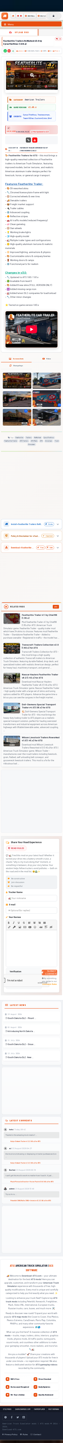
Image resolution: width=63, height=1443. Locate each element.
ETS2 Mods (7, 1409)
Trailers (28, 437)
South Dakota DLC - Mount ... (21, 1018)
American (48, 441)
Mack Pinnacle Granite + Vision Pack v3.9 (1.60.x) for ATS (31, 1182)
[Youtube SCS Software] (24, 1417)
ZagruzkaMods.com (22, 1409)
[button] (8, 922)
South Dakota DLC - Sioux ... (21, 1044)
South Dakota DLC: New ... (20, 1057)
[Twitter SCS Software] (18, 1417)
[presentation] (9, 922)
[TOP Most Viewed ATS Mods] (19, 16)
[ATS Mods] (13, 16)
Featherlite (19, 437)
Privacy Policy (11, 1434)
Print (56, 51)
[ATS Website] (6, 1417)
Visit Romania (53, 1409)
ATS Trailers (24, 441)
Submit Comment (51, 972)
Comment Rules (49, 984)
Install (31, 16)
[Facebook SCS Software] (12, 1417)
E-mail (12, 904)
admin (20, 51)
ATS (41, 441)
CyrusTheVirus (49, 437)
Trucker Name (15, 892)
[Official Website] (28, 140)
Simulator (31, 444)
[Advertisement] (31, 486)
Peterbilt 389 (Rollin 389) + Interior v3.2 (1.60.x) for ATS (30, 1200)
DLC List (44, 16)
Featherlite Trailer (10, 441)
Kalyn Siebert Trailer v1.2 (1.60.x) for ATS (25, 1141)
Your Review (14, 917)
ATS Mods (34, 441)
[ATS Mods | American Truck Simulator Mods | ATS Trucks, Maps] (4, 16)
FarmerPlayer (39, 1409)
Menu (10, 24)
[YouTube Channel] (34, 140)
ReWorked (37, 437)
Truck (57, 441)
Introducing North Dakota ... (21, 1031)
